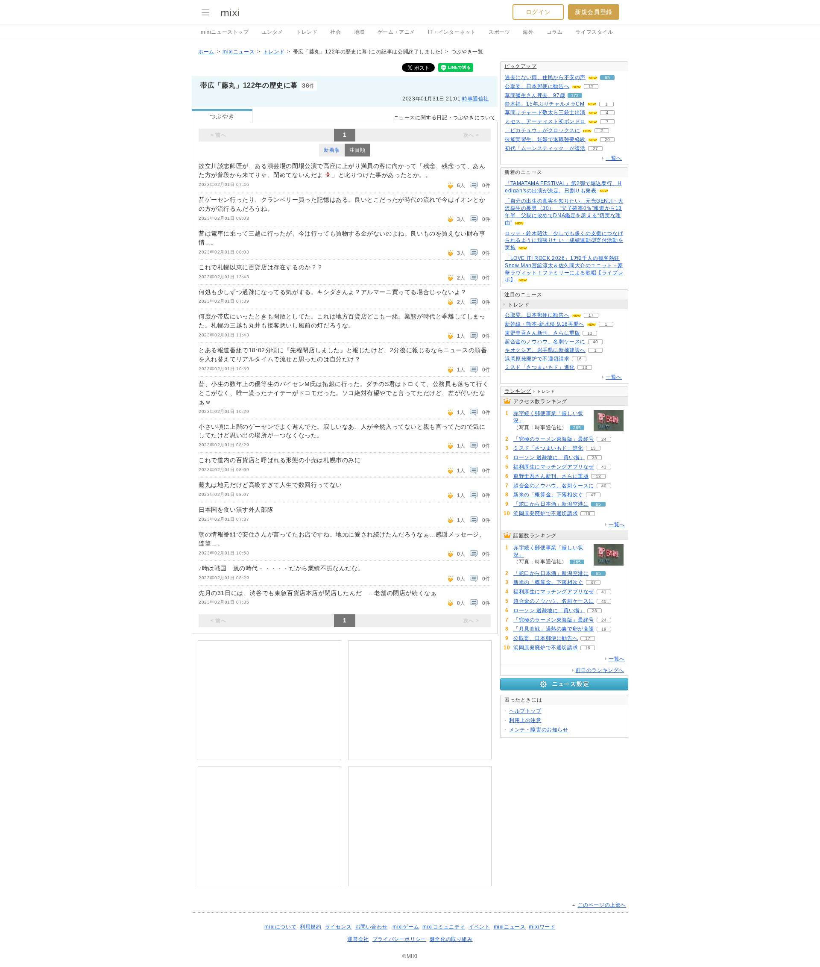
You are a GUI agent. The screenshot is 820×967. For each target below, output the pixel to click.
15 (591, 86)
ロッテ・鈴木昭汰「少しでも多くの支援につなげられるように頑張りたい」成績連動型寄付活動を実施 (564, 240)
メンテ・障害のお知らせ (538, 730)
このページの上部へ (602, 905)
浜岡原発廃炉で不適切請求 (537, 359)
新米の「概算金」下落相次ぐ (548, 495)
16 (579, 359)
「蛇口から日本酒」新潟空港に (551, 504)
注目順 (357, 150)
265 (577, 427)
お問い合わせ (371, 927)
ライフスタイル (594, 32)
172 (575, 95)
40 (595, 341)
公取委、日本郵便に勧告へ (537, 86)
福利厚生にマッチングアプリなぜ (553, 467)
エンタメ (272, 32)
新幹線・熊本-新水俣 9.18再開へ (544, 324)
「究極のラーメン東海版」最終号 (553, 439)
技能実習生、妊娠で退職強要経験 (545, 139)
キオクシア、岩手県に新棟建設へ (545, 350)
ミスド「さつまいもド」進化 (540, 367)
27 (595, 148)
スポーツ (499, 32)
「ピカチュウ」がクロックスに (542, 130)
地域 (359, 32)
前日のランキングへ (600, 670)
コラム (555, 32)
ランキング (517, 391)
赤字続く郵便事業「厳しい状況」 (548, 417)
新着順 (332, 150)
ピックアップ (520, 66)
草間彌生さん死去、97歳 (535, 95)
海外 (528, 32)
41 (603, 467)
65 (607, 77)
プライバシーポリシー (399, 939)
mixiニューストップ (225, 32)
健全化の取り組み (451, 939)
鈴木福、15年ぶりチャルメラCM (545, 104)
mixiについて (280, 927)
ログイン (538, 12)
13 (589, 333)
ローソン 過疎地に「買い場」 (549, 457)
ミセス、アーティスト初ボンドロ (545, 121)
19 (603, 629)
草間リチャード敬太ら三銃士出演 (545, 112)
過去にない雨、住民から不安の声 (545, 77)
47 (593, 494)
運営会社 (358, 939)
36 (594, 457)
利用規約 (310, 927)
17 (591, 315)
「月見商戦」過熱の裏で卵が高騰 (553, 629)
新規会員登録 (593, 12)
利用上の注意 (525, 720)
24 (603, 439)
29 (607, 139)
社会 (335, 32)
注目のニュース (523, 295)
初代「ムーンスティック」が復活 (545, 148)
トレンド (306, 32)
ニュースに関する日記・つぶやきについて (445, 118)
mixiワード (542, 927)
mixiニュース (239, 52)
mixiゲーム (405, 927)
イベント (479, 927)
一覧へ (614, 158)
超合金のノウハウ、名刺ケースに (545, 342)
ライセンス (338, 927)
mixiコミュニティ (443, 927)
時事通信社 (475, 99)
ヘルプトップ (525, 711)
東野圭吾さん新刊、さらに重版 (542, 333)
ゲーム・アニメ (396, 32)
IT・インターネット (452, 32)
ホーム (206, 52)
